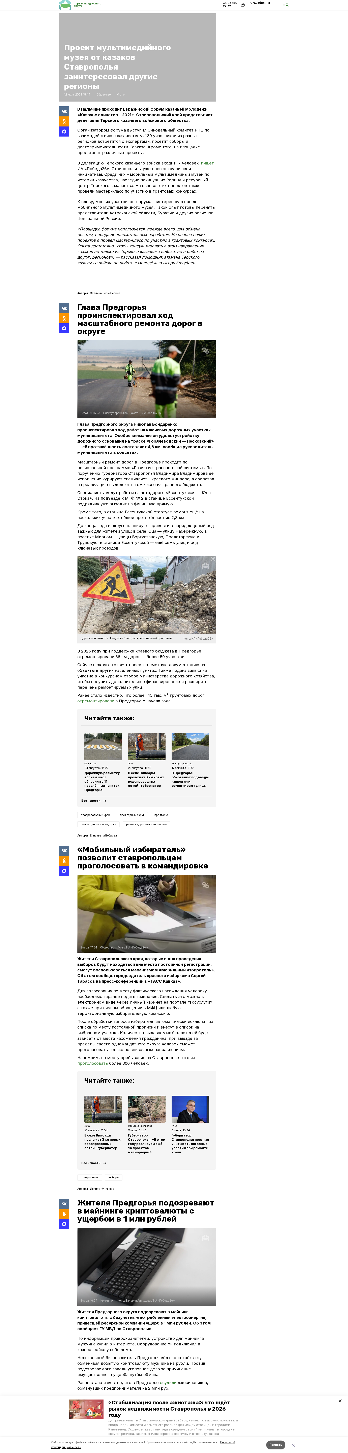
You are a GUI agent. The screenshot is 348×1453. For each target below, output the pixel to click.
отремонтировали (95, 701)
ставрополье (89, 1177)
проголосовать (92, 1063)
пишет (207, 163)
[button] (86, 1409)
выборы (114, 1177)
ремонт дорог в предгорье (98, 824)
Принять (275, 1445)
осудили (169, 1382)
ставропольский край (95, 815)
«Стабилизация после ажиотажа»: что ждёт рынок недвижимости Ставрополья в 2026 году (169, 1409)
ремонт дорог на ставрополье (146, 824)
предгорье (161, 815)
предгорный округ (132, 815)
